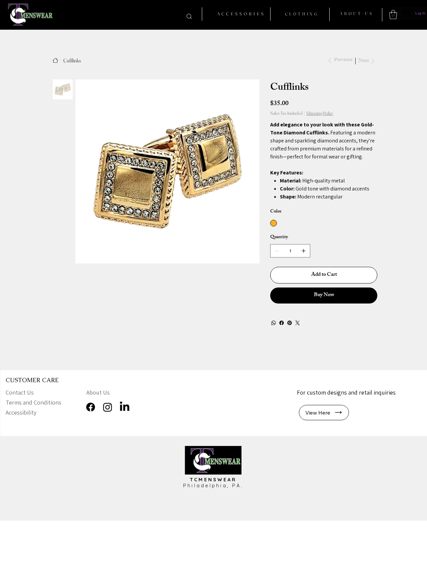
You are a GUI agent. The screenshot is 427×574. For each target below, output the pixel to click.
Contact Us (20, 392)
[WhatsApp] (273, 323)
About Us (98, 392)
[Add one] (303, 250)
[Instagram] (107, 407)
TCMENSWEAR (213, 480)
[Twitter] (297, 323)
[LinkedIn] (124, 407)
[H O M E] (55, 60)
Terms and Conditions (33, 402)
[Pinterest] (289, 323)
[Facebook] (281, 323)
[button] (393, 14)
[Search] (189, 16)
